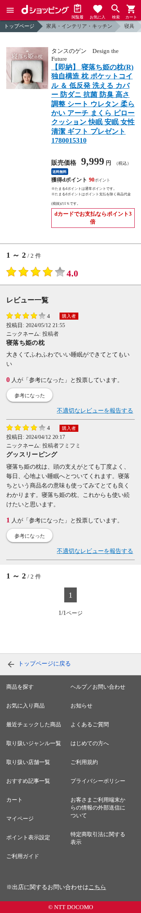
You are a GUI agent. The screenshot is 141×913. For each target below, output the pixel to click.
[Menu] (10, 10)
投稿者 (50, 334)
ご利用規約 (84, 762)
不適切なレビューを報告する (95, 410)
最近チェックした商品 (33, 724)
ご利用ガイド (22, 856)
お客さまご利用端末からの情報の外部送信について (97, 807)
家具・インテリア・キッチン (79, 26)
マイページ (20, 819)
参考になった (29, 395)
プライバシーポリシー (97, 781)
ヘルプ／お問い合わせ (97, 687)
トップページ (19, 26)
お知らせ (81, 706)
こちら (97, 887)
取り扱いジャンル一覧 (33, 743)
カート (14, 800)
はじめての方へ (89, 743)
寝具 (129, 26)
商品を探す (20, 687)
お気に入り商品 (25, 706)
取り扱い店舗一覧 (28, 762)
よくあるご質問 (89, 724)
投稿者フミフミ (61, 446)
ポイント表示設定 (28, 837)
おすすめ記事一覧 (28, 781)
